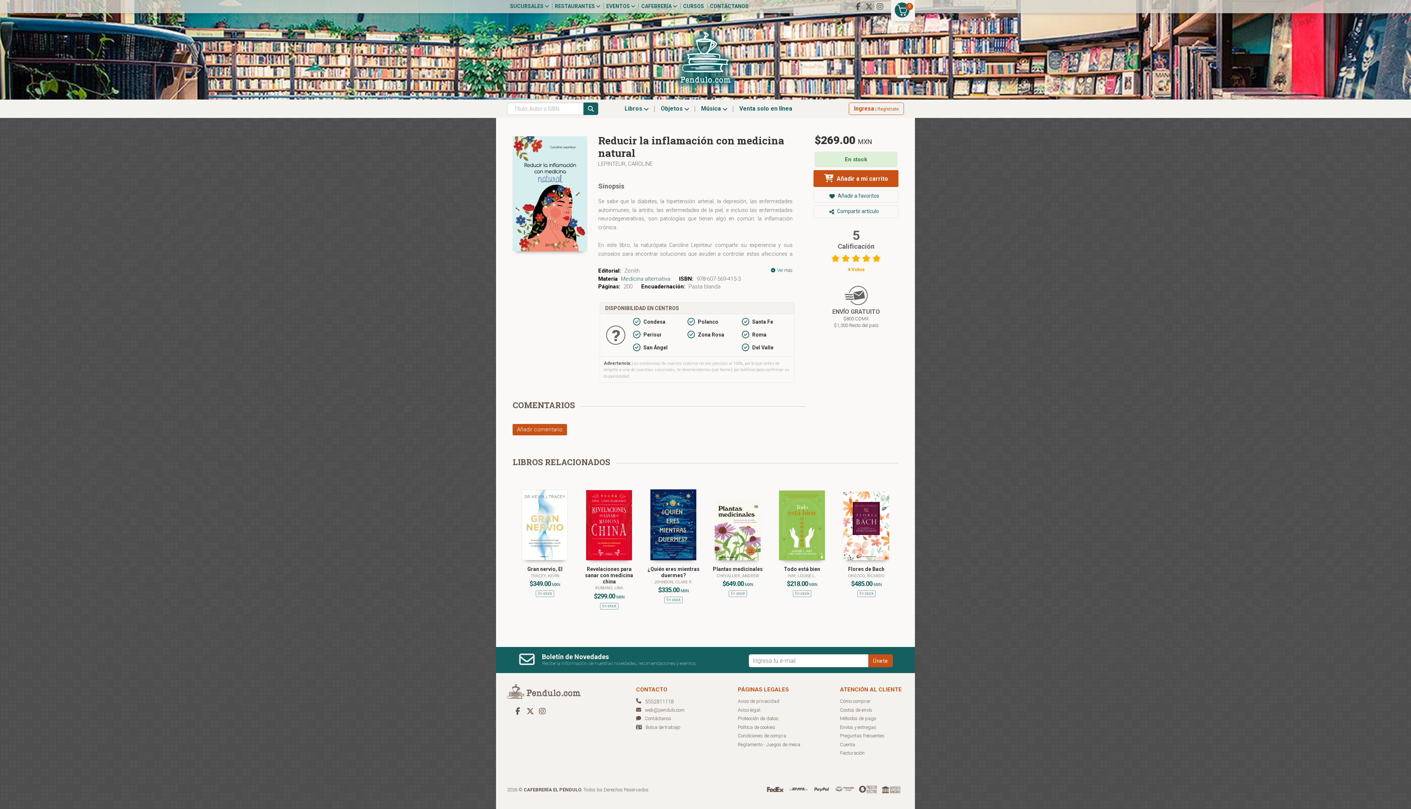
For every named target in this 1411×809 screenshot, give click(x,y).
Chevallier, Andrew (738, 576)
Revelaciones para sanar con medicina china (609, 575)
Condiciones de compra (762, 735)
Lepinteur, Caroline (625, 164)
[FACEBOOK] (858, 6)
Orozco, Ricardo (866, 576)
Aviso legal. (749, 710)
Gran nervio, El (545, 569)
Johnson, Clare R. (673, 582)
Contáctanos (729, 6)
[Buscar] (591, 109)
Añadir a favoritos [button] (858, 196)
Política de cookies (756, 727)
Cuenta (847, 744)
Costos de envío (856, 710)
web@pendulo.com (665, 710)
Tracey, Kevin (545, 576)
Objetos (672, 108)
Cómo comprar (855, 701)
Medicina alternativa (645, 279)
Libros (634, 108)
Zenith (632, 270)
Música (711, 108)
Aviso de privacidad (758, 701)
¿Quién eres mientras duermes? (673, 572)
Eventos (618, 6)
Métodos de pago (858, 718)
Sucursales (527, 6)
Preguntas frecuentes (862, 735)
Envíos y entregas (858, 727)
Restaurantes (575, 6)
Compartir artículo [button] (857, 211)
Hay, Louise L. (802, 576)
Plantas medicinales (738, 569)
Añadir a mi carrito (861, 178)
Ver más (784, 270)
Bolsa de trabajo (663, 727)
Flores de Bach (866, 569)
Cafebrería (657, 6)
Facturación (852, 753)
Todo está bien (802, 569)
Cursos (693, 6)
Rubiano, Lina (609, 588)
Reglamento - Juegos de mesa (769, 744)
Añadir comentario (540, 429)
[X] (869, 6)
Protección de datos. (758, 718)
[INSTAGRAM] (880, 6)
